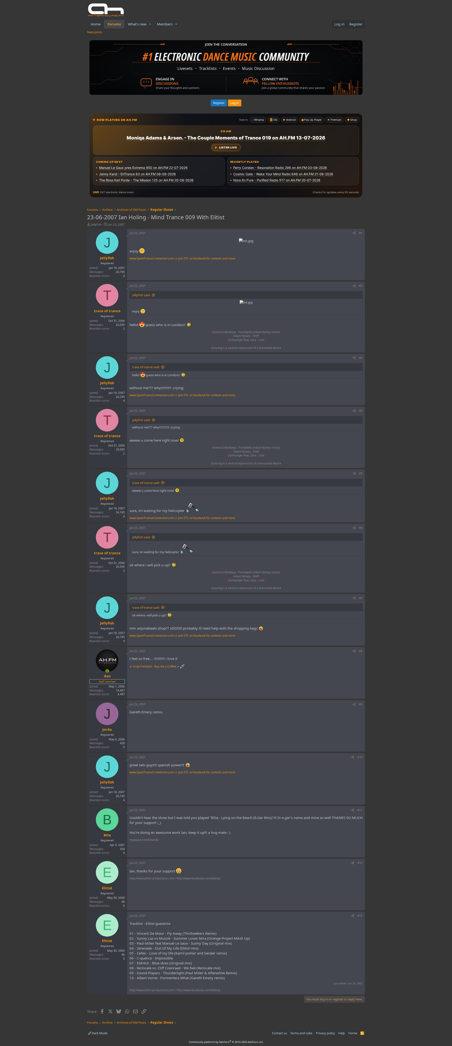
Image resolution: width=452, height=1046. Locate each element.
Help (341, 1033)
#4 (361, 411)
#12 (360, 863)
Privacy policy (325, 1033)
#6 (361, 528)
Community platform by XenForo (226, 1042)
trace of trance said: (146, 367)
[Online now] (107, 671)
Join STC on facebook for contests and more (206, 258)
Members (165, 24)
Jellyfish (96, 224)
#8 (361, 651)
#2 (361, 286)
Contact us (279, 1033)
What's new (137, 24)
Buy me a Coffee (165, 666)
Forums (114, 24)
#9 (361, 704)
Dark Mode (99, 1033)
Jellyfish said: (141, 295)
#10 (360, 757)
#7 (361, 598)
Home (96, 24)
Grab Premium (143, 666)
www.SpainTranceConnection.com (151, 258)
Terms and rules (301, 1033)
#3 (361, 358)
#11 (360, 810)
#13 (360, 916)
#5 (361, 473)
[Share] (354, 233)
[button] (150, 24)
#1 (361, 233)
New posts (94, 32)
